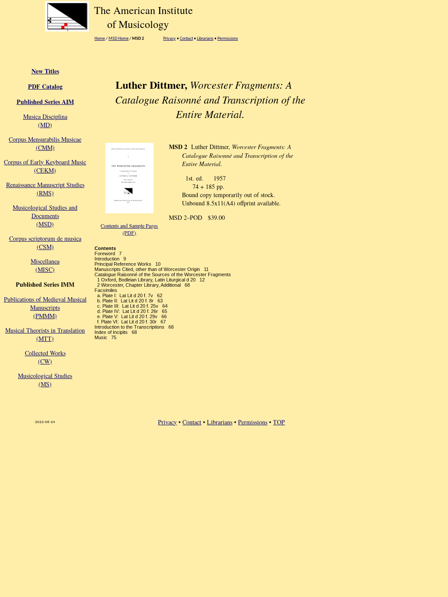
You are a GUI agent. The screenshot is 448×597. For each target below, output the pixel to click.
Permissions (227, 38)
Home (99, 38)
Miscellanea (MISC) (45, 265)
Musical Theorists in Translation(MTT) (45, 334)
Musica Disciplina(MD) (45, 120)
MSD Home (118, 38)
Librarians (205, 38)
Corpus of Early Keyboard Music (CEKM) (45, 166)
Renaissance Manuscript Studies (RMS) (45, 188)
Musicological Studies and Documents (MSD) (45, 215)
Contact (186, 38)
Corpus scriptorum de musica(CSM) (45, 242)
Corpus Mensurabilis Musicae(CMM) (45, 143)
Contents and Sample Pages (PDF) (129, 229)
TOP (279, 422)
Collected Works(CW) (45, 357)
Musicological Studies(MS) (45, 379)
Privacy (169, 38)
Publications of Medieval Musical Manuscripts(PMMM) (45, 307)
